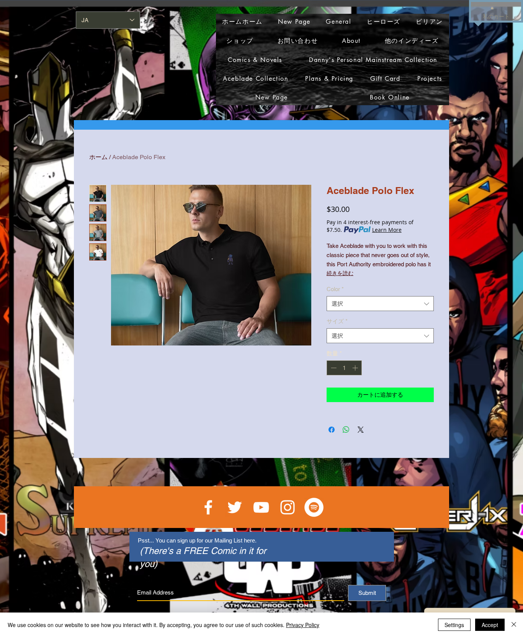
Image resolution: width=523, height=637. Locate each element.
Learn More (387, 229)
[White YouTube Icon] (261, 507)
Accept (490, 625)
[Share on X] (360, 429)
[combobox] (380, 303)
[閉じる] (513, 625)
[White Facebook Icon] (208, 507)
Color (335, 289)
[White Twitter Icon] (234, 507)
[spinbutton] (344, 368)
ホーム (98, 157)
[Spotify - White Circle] (314, 507)
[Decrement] (333, 368)
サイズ (337, 321)
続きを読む (340, 273)
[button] (492, 7)
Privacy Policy (302, 625)
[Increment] (356, 368)
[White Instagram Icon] (287, 507)
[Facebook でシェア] (331, 429)
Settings (454, 625)
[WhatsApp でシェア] (346, 429)
